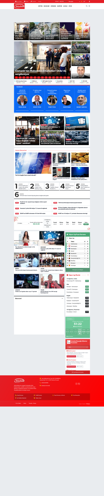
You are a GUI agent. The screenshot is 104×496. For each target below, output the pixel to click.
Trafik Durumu (39, 395)
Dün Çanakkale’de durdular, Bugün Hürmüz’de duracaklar (88, 92)
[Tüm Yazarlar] (88, 86)
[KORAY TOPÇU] (43, 100)
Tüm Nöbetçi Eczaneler (78, 372)
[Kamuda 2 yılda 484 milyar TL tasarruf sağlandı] (52, 123)
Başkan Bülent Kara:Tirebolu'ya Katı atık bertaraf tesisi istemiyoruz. (85, 187)
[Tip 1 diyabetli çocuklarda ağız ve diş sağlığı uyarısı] (26, 238)
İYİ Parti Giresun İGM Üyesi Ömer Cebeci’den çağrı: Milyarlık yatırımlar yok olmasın (69, 187)
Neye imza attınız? (58, 91)
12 (57, 77)
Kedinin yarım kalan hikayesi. (73, 91)
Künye (39, 1)
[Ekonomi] (62, 298)
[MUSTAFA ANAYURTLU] (88, 100)
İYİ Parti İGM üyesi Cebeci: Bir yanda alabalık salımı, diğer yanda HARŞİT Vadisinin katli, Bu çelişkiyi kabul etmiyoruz (23, 187)
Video (27, 1)
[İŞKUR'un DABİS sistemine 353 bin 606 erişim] (77, 123)
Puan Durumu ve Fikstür (59, 395)
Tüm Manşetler (76, 395)
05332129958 (45, 382)
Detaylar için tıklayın (77, 269)
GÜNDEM (53, 6)
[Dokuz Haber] (19, 6)
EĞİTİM (40, 6)
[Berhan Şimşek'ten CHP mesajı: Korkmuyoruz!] (51, 281)
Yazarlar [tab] (19, 86)
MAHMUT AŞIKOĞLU (73, 107)
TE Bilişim (88, 403)
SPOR (70, 6)
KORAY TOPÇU (43, 107)
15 (68, 77)
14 (64, 77)
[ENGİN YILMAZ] (58, 100)
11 (53, 77)
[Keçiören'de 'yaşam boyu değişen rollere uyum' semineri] (27, 130)
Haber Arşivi (38, 398)
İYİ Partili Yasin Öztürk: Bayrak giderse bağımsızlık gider (34, 195)
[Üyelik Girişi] (89, 1)
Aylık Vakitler (70, 336)
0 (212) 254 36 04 (72, 366)
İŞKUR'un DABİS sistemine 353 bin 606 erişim (32, 213)
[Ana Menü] (89, 6)
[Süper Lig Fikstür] (88, 275)
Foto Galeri (19, 1)
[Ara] (86, 6)
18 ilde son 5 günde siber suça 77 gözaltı (26, 291)
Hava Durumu (20, 395)
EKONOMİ (46, 6)
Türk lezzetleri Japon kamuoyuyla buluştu (70, 202)
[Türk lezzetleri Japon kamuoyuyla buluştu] (26, 260)
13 (60, 77)
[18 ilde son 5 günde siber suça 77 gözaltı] (26, 281)
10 (49, 77)
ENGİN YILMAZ (58, 107)
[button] (16, 60)
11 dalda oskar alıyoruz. (28, 91)
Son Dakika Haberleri (21, 398)
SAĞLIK (65, 6)
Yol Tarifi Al (80, 356)
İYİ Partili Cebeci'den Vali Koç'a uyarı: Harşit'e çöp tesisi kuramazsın (39, 187)
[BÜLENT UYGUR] (28, 100)
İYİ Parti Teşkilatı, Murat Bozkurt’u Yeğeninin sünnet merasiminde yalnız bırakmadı (54, 187)
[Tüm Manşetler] (88, 150)
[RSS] (79, 384)
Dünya (17, 268)
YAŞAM (42, 268)
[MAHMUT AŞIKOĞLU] (73, 100)
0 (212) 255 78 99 (72, 356)
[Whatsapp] (76, 384)
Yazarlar (34, 1)
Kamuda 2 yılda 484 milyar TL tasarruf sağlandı (33, 208)
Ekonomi (43, 247)
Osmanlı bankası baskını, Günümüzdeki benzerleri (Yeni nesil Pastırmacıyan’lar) (43, 92)
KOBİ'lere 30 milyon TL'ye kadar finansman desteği (72, 213)
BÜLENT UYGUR (28, 107)
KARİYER (59, 6)
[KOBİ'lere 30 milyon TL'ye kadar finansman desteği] (77, 138)
